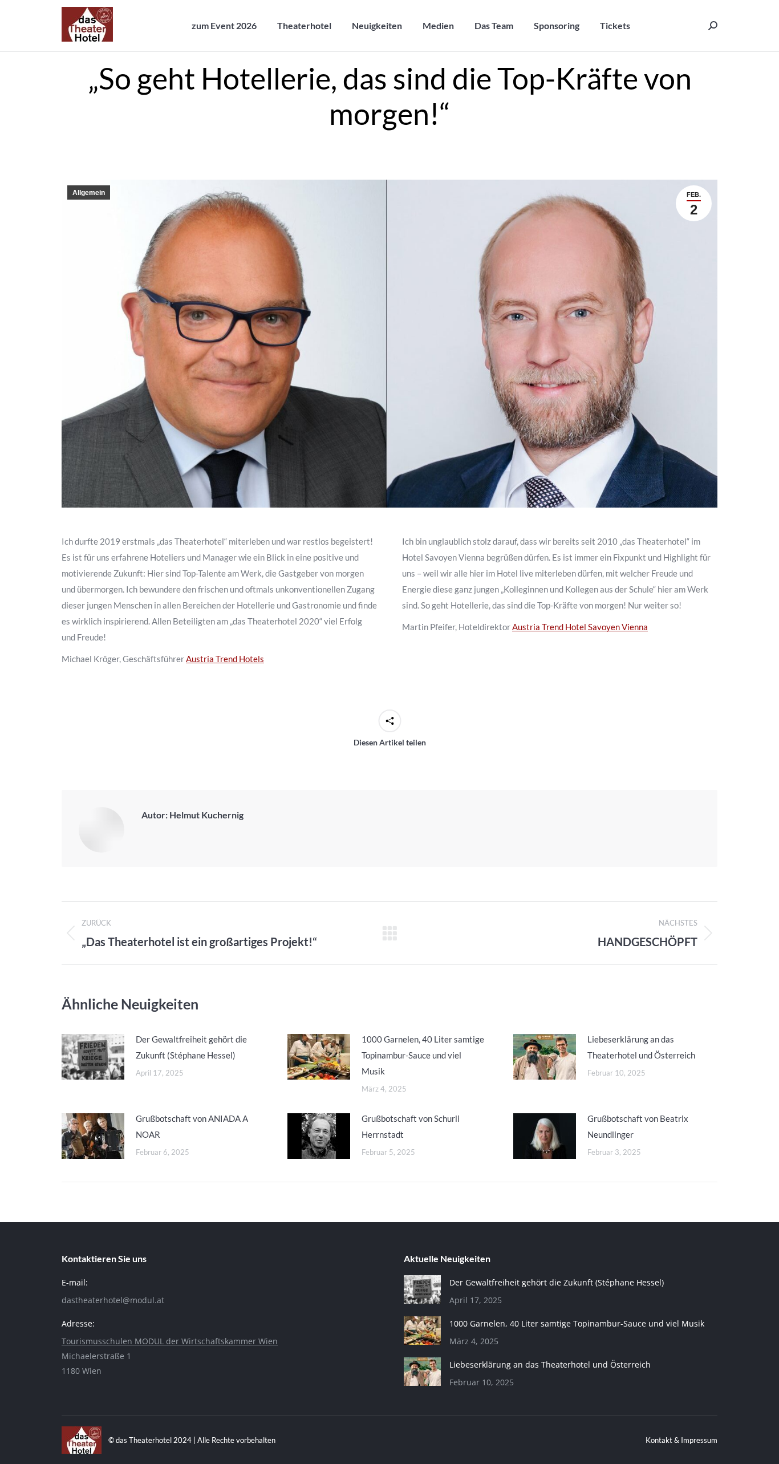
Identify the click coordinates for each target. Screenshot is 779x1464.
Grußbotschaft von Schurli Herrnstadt (411, 1126)
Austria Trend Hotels (225, 659)
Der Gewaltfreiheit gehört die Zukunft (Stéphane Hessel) (191, 1047)
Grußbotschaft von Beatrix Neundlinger (637, 1126)
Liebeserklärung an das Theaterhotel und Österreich (641, 1047)
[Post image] (93, 1057)
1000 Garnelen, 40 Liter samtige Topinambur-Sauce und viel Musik (423, 1055)
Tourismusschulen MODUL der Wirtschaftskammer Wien (170, 1341)
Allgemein (88, 193)
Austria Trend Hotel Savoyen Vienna (580, 627)
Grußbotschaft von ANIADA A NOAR (192, 1126)
